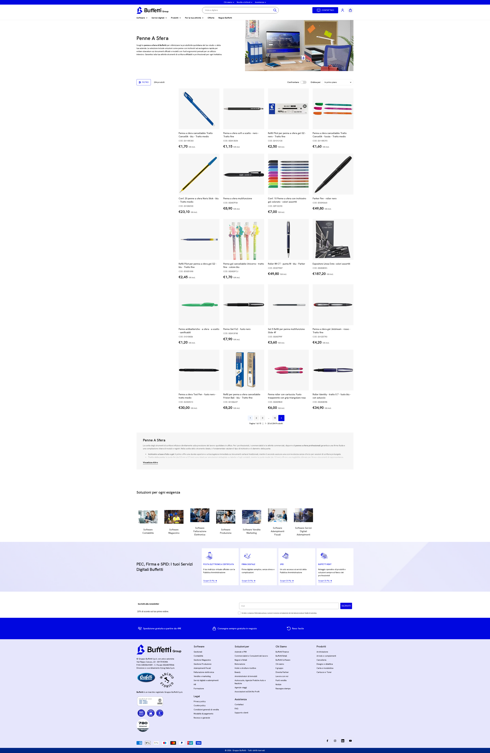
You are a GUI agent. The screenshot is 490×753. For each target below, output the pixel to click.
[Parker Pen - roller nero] (333, 174)
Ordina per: (316, 82)
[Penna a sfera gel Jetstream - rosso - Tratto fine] (333, 304)
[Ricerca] (275, 10)
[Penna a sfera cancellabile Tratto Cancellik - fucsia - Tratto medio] (333, 108)
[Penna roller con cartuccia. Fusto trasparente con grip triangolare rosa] (288, 370)
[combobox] (240, 10)
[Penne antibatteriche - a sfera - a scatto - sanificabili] (199, 304)
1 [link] (250, 418)
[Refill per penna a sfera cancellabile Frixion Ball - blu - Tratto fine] (243, 370)
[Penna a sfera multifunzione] (243, 174)
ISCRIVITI (346, 606)
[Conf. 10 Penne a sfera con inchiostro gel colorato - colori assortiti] (288, 174)
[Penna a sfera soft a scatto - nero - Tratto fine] (243, 108)
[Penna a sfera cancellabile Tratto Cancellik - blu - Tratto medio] (199, 108)
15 (275, 418)
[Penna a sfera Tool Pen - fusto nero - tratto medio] (199, 370)
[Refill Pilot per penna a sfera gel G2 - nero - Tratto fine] (288, 108)
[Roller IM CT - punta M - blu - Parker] (288, 239)
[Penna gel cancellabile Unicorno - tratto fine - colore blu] (243, 239)
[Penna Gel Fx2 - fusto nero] (243, 304)
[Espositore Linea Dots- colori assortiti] (333, 239)
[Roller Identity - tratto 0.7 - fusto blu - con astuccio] (333, 370)
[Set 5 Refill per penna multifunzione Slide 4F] (288, 304)
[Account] (342, 10)
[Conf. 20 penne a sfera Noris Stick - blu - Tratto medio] (199, 174)
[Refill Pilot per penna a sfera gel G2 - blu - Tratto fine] (199, 239)
